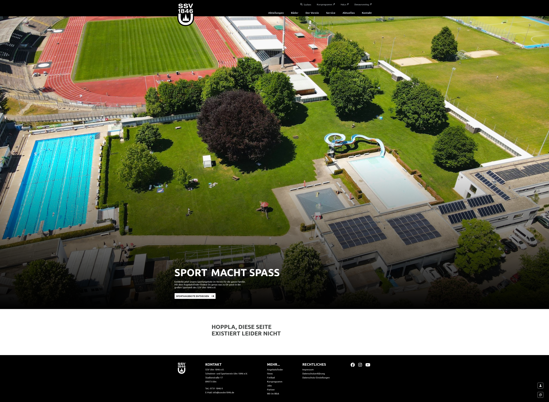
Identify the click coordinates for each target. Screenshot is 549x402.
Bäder (294, 12)
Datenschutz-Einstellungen (316, 377)
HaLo (343, 4)
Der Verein (312, 12)
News (270, 373)
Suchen (307, 4)
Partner (271, 389)
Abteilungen (276, 12)
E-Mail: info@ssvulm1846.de (219, 392)
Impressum (308, 369)
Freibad (271, 377)
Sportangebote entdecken (192, 296)
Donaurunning (361, 4)
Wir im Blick (273, 393)
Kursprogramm (324, 4)
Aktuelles (349, 12)
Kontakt (367, 12)
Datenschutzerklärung (313, 373)
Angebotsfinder (275, 369)
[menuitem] (276, 13)
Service (330, 12)
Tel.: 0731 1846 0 (214, 388)
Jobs (269, 385)
